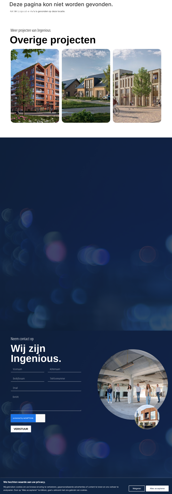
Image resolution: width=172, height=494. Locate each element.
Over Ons (116, 11)
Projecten (86, 11)
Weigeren (137, 488)
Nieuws (103, 11)
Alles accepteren (157, 488)
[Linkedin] (156, 11)
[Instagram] (160, 11)
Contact (128, 11)
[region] (86, 486)
